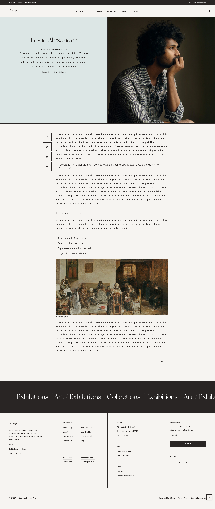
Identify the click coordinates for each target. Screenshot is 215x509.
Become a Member (199, 3)
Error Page (67, 462)
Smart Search (86, 436)
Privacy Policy (183, 498)
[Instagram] (186, 462)
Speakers (98, 11)
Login (189, 3)
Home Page (80, 11)
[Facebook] (47, 137)
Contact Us (67, 441)
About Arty (67, 428)
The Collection (15, 453)
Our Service (68, 436)
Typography (67, 457)
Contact (135, 11)
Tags (82, 441)
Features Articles (88, 428)
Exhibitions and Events (18, 449)
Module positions (88, 462)
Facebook (45, 72)
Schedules (111, 11)
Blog (124, 11)
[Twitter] (47, 146)
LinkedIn (62, 72)
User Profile (86, 432)
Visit (11, 445)
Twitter (54, 72)
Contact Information (198, 498)
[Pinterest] (47, 156)
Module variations (88, 457)
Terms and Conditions (167, 498)
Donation (66, 432)
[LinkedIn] (47, 166)
